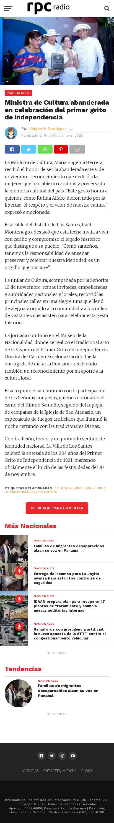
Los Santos (46, 492)
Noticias (30, 771)
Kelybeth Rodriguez (48, 128)
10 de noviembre (69, 488)
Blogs (86, 771)
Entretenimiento (59, 771)
